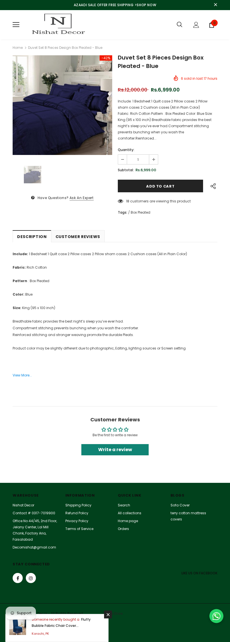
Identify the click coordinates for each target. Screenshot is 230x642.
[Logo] (57, 25)
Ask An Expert (82, 197)
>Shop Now (145, 5)
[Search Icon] (179, 25)
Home (18, 47)
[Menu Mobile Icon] (16, 24)
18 (127, 201)
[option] (62, 105)
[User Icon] (196, 25)
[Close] (108, 614)
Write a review (115, 449)
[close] (215, 5)
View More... (22, 375)
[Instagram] (31, 578)
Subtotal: (126, 170)
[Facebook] (18, 578)
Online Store (112, 613)
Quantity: (126, 149)
